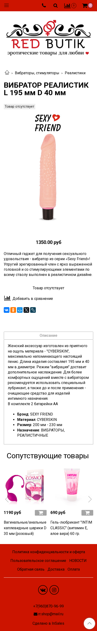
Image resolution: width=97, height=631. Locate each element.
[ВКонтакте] (6, 310)
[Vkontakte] (43, 590)
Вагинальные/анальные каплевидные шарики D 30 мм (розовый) (25, 528)
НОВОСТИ (78, 560)
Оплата (74, 569)
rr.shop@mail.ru (50, 614)
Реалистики (75, 73)
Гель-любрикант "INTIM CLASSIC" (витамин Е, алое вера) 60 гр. (71, 528)
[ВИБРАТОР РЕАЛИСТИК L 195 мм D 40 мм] (48, 168)
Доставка (56, 569)
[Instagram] (54, 590)
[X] (26, 310)
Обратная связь (30, 569)
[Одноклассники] (13, 310)
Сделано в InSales (48, 623)
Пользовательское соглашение (38, 560)
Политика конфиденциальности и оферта (48, 552)
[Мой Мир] (20, 310)
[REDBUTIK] (48, 36)
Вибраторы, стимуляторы (37, 73)
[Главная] (7, 73)
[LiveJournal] (33, 310)
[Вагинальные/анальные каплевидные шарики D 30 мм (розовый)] (25, 484)
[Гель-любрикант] (71, 484)
